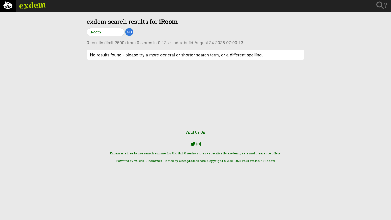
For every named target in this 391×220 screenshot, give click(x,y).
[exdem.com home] (8, 6)
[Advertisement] (195, 97)
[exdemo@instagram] (199, 144)
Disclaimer (153, 161)
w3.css (139, 161)
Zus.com (269, 161)
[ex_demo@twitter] (192, 144)
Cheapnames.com (192, 161)
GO (129, 32)
